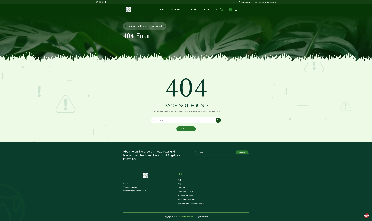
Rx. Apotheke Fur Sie (186, 217)
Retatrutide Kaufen (138, 26)
